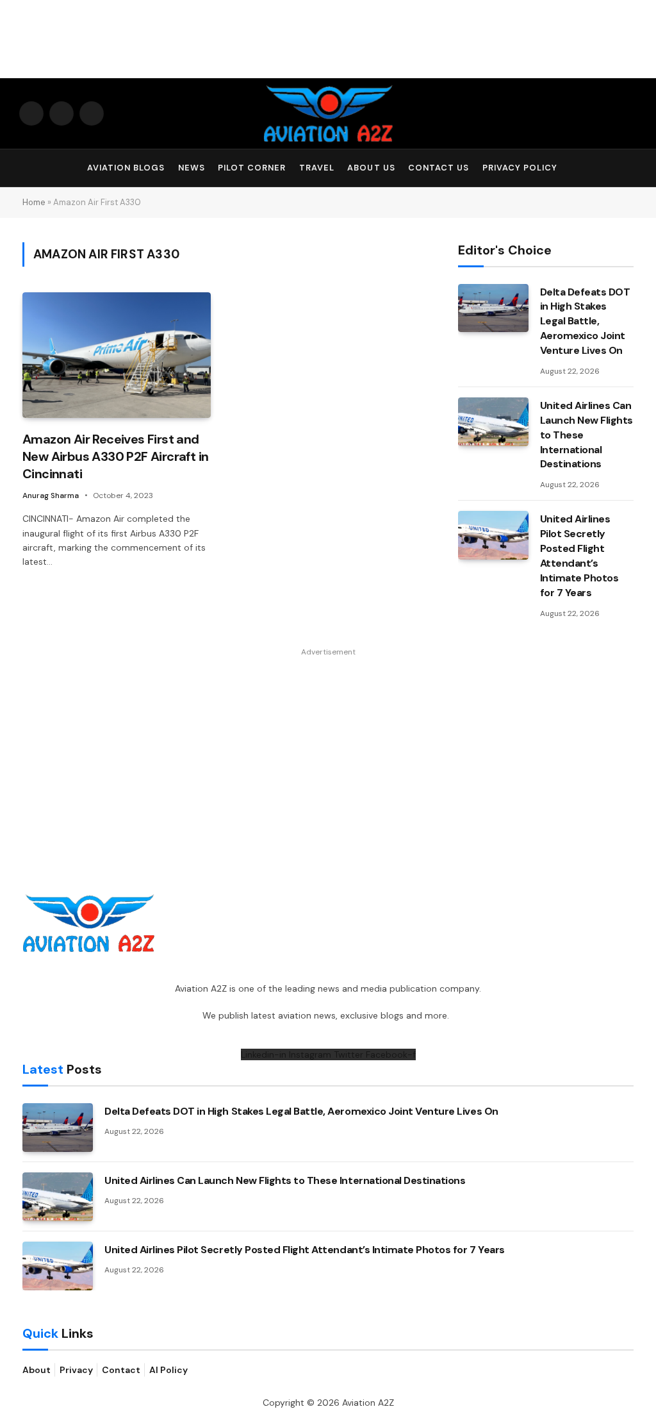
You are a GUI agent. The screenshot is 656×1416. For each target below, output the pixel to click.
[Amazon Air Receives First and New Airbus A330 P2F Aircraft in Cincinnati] (116, 355)
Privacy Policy (519, 167)
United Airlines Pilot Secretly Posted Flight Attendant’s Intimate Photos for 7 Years (579, 555)
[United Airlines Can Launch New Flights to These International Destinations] (493, 421)
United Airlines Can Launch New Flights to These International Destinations (586, 435)
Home (33, 202)
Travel (316, 167)
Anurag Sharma (50, 495)
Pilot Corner (252, 167)
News (191, 167)
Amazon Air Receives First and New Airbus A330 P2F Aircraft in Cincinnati (115, 456)
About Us (371, 167)
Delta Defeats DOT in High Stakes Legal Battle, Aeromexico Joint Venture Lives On (585, 321)
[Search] (631, 168)
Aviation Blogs (126, 167)
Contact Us (438, 167)
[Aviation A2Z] (328, 113)
